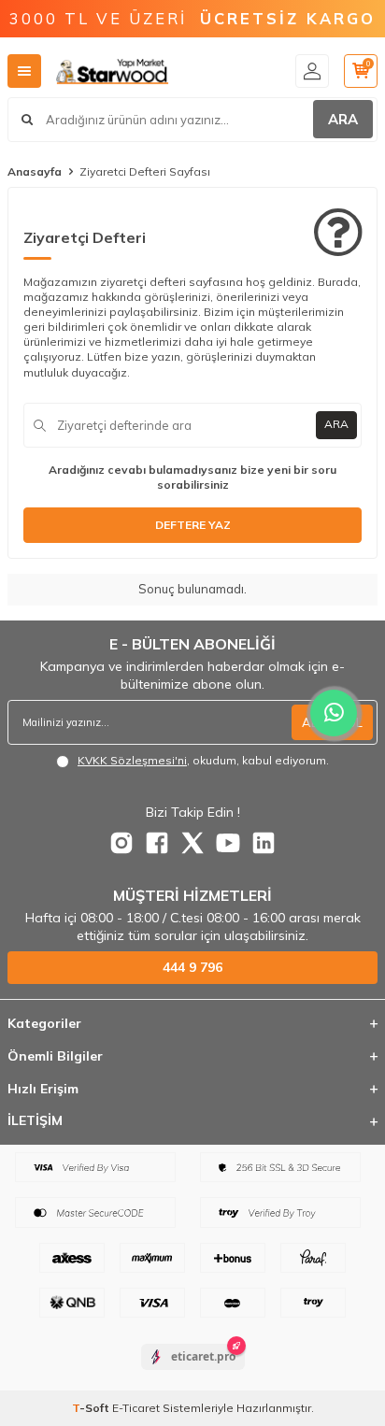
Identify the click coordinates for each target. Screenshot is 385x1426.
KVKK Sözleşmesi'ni (132, 760)
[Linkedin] (264, 843)
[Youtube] (228, 843)
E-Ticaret (136, 1408)
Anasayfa (34, 171)
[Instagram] (121, 843)
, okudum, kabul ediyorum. (203, 760)
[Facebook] (157, 843)
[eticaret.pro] (193, 1372)
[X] (192, 843)
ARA (343, 119)
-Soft (92, 1408)
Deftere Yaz (193, 525)
